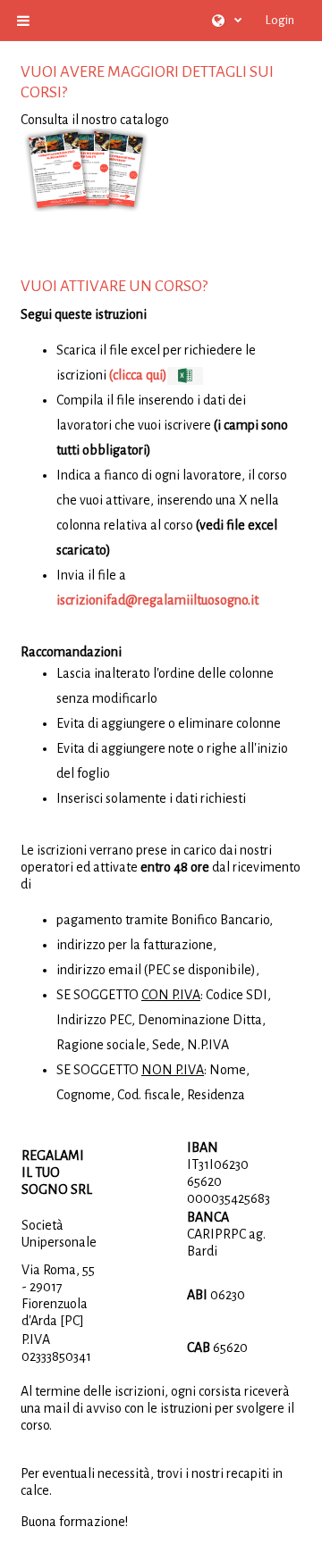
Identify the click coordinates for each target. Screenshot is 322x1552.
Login (279, 20)
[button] (226, 20)
